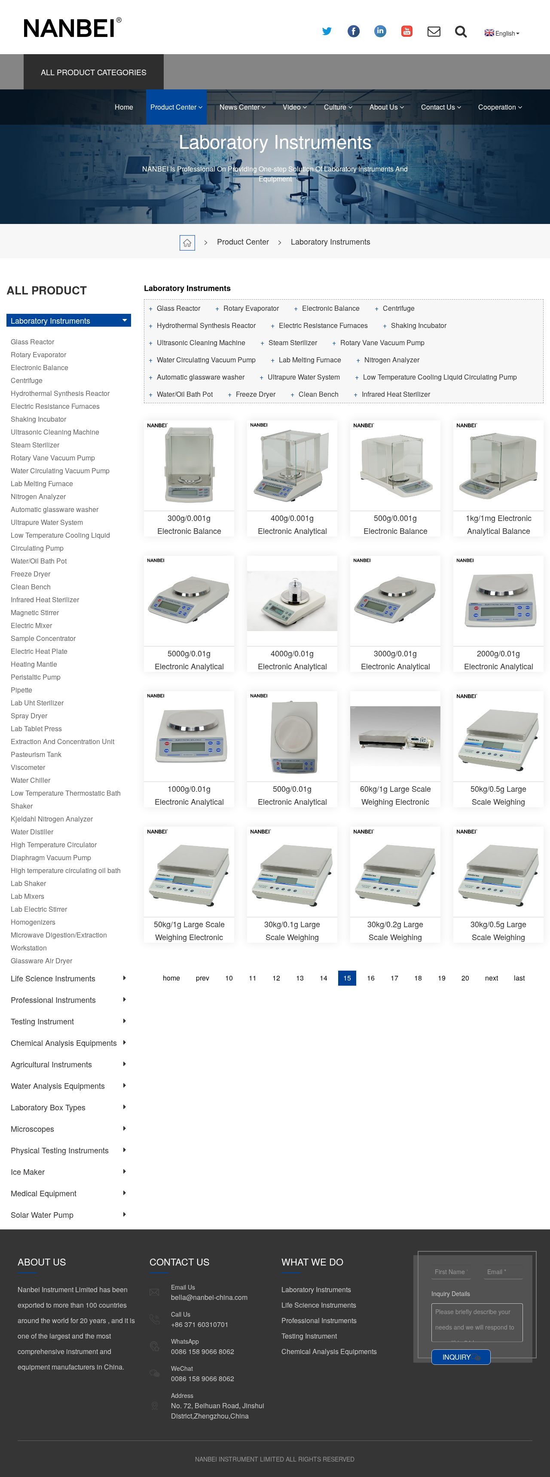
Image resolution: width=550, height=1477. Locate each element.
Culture (336, 107)
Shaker (22, 806)
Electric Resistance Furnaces (55, 406)
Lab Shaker (28, 883)
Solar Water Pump (42, 1214)
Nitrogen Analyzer (38, 496)
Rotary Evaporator (38, 354)
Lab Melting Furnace (42, 483)
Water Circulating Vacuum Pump (60, 470)
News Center (240, 107)
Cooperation (498, 107)
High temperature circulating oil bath (66, 870)
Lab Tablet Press (36, 728)
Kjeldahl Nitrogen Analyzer (52, 819)
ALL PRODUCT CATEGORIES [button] (94, 71)
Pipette (21, 690)
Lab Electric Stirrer (39, 909)
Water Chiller (30, 780)
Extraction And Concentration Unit (62, 741)
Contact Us (439, 107)
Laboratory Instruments (330, 241)
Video (292, 107)
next (491, 978)
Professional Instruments (53, 999)
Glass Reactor (32, 341)
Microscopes (32, 1128)
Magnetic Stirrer (35, 612)
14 (323, 978)
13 (300, 978)
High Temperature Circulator (54, 844)
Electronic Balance (39, 367)
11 (253, 978)
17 (394, 978)
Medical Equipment (43, 1192)
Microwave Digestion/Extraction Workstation (59, 941)
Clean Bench (31, 586)
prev (202, 978)
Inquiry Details (450, 1293)
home (171, 978)
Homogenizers (33, 922)
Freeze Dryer (30, 574)
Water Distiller (32, 832)
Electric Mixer (31, 625)
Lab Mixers (27, 896)
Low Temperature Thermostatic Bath (66, 793)
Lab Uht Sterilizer (37, 703)
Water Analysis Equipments (58, 1085)
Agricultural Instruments (51, 1063)
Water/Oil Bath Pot (39, 561)
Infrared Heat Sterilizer (45, 599)
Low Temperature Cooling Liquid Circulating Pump (60, 541)
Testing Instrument (42, 1021)
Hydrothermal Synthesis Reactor (60, 393)
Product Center (174, 107)
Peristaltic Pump (36, 677)
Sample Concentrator (43, 638)
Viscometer (28, 767)
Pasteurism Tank (36, 754)
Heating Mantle (34, 664)
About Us (385, 107)
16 (371, 978)
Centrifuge (27, 380)
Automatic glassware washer (54, 509)
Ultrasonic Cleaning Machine (55, 432)
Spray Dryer (29, 715)
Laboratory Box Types (48, 1106)
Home (124, 107)
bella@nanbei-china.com (209, 1297)
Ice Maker (28, 1171)
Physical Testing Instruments (60, 1149)
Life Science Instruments (53, 978)
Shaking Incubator (38, 419)
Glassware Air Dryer (41, 960)
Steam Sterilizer (35, 445)
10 (229, 978)
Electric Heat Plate (39, 651)
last (519, 978)
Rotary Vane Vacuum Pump (53, 458)
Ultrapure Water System (47, 522)
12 (276, 978)
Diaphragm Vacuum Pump (51, 857)
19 (442, 978)
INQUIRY (457, 1357)
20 (465, 978)
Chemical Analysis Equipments (64, 1042)
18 (418, 978)
